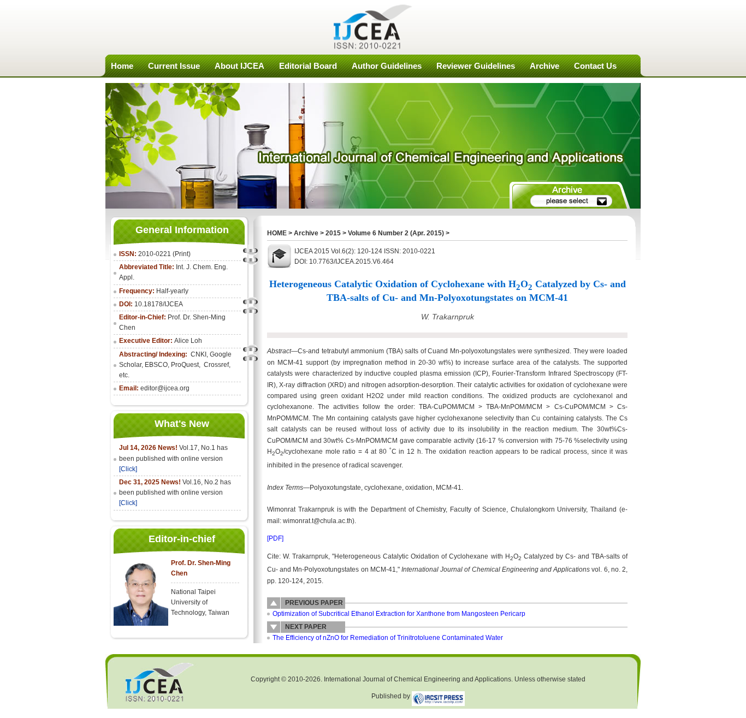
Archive (544, 65)
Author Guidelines (387, 65)
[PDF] (275, 538)
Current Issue (174, 65)
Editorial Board (308, 65)
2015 (333, 233)
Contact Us (595, 65)
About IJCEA (239, 65)
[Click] (128, 469)
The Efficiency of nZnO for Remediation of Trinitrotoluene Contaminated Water (388, 638)
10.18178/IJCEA (158, 304)
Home (122, 65)
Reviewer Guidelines (475, 65)
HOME (277, 233)
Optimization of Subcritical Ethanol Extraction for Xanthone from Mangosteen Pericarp (399, 614)
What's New (182, 423)
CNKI (198, 354)
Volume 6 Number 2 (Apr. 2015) (396, 233)
